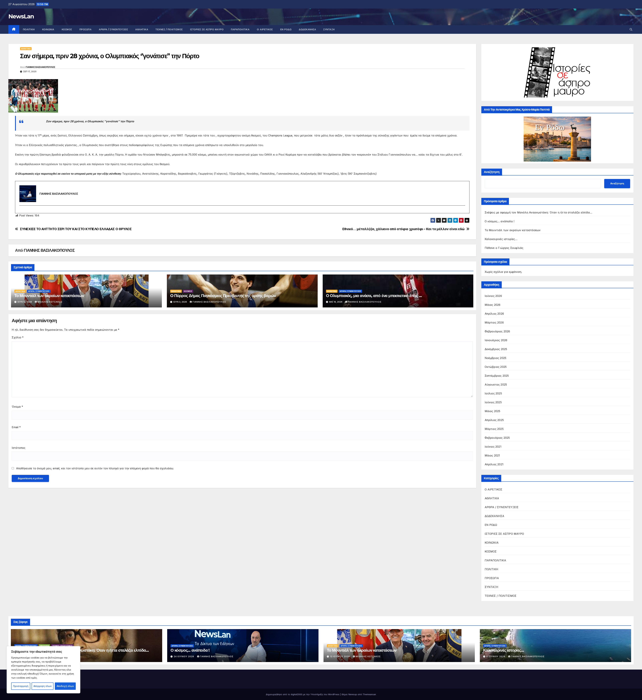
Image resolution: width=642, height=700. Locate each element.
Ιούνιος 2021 (493, 446)
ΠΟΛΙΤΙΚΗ (29, 29)
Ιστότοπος (18, 447)
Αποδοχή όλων (65, 686)
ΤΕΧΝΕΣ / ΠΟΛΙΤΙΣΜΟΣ (169, 29)
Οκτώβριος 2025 (496, 366)
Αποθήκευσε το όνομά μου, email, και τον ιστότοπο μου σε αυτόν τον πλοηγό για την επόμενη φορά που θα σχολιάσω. (95, 468)
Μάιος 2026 (493, 304)
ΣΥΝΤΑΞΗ (329, 29)
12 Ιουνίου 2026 (340, 656)
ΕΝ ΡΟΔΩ (286, 29)
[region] (43, 669)
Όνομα (17, 406)
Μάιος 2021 (492, 455)
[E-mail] (21, 211)
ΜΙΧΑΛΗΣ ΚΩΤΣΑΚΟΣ (50, 302)
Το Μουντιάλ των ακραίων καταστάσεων (49, 295)
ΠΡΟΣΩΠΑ (85, 29)
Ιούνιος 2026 (493, 296)
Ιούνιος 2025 (493, 402)
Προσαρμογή (20, 686)
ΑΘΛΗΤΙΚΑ (141, 29)
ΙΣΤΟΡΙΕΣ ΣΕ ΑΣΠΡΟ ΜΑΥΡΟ (207, 29)
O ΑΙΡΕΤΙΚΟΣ (265, 29)
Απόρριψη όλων (42, 686)
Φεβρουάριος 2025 (497, 437)
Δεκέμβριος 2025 (496, 349)
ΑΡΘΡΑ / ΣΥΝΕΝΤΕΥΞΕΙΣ (113, 29)
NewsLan (21, 16)
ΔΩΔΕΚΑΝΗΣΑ (307, 29)
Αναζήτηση (492, 172)
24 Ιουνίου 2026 (184, 656)
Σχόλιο (18, 337)
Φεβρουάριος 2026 (497, 331)
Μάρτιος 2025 (494, 429)
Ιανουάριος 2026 (496, 340)
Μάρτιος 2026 (494, 322)
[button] (631, 29)
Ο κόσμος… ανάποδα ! (499, 221)
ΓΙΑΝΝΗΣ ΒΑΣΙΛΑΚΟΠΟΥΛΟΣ (40, 67)
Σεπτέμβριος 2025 (497, 375)
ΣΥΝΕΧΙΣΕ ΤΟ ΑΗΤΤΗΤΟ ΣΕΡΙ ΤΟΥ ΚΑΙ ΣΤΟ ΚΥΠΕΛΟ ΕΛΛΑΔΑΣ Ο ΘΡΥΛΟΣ (76, 229)
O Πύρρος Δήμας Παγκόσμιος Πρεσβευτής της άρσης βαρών (223, 295)
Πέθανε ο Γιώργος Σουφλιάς (504, 248)
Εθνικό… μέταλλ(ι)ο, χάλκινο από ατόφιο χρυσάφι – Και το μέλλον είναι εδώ (403, 229)
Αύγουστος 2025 (496, 384)
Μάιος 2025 (492, 411)
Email (16, 427)
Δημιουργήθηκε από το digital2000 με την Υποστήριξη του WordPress (303, 694)
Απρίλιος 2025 (494, 420)
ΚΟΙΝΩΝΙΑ (48, 29)
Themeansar (369, 694)
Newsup (352, 694)
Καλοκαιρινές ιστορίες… (501, 239)
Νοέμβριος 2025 (495, 358)
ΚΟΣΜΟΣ (67, 29)
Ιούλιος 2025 (493, 393)
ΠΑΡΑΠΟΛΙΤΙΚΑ (240, 29)
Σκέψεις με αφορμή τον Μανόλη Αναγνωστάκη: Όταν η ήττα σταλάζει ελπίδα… (538, 212)
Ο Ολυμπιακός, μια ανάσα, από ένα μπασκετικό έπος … (374, 295)
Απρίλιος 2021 (494, 464)
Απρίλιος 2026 (494, 313)
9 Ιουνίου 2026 (496, 656)
